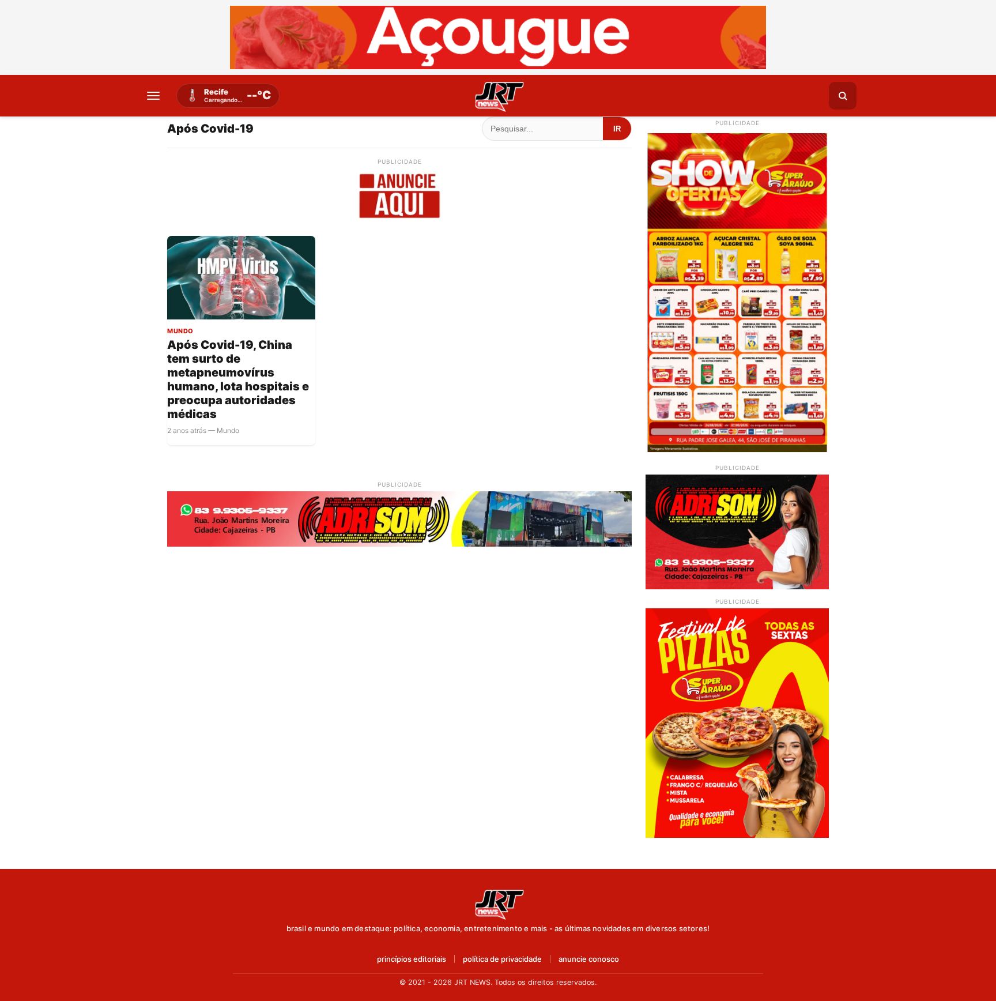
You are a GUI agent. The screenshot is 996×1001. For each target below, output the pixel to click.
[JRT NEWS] (498, 903)
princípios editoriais (411, 959)
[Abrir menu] (153, 96)
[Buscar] (843, 96)
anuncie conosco (589, 959)
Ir (617, 129)
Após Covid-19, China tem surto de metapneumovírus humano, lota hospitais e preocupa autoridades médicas (238, 379)
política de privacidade (502, 959)
